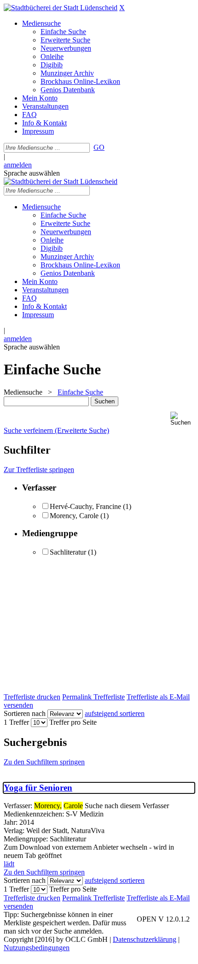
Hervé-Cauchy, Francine (85, 506)
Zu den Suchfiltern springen (44, 762)
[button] (182, 419)
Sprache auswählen (32, 173)
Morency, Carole (74, 516)
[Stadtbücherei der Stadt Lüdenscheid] (60, 8)
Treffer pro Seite (73, 722)
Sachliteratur (68, 552)
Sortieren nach (25, 713)
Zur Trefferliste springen (39, 469)
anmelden (18, 165)
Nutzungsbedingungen (37, 948)
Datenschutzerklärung (144, 939)
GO (99, 147)
